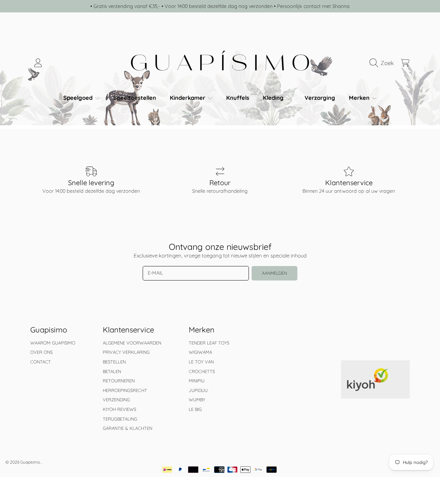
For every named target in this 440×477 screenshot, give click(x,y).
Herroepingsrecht (125, 390)
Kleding (274, 97)
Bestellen (114, 361)
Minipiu (197, 380)
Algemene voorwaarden (132, 343)
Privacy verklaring (126, 352)
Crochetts (202, 371)
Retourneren (119, 380)
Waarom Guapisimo (52, 343)
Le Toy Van (201, 361)
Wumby (197, 399)
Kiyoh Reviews (119, 409)
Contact (40, 361)
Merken (360, 97)
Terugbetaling (120, 419)
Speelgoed (78, 97)
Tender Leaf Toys (209, 343)
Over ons (41, 352)
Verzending (116, 399)
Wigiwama (200, 352)
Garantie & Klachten (127, 428)
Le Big (195, 409)
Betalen (112, 371)
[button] (383, 63)
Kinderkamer (188, 97)
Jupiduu (198, 390)
